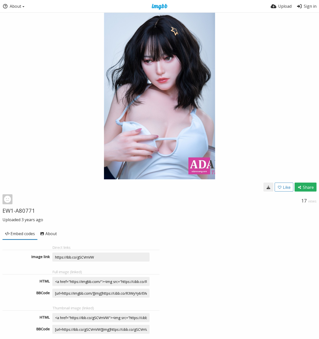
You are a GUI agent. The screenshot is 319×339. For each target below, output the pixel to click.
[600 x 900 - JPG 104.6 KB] (268, 187)
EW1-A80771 (18, 210)
